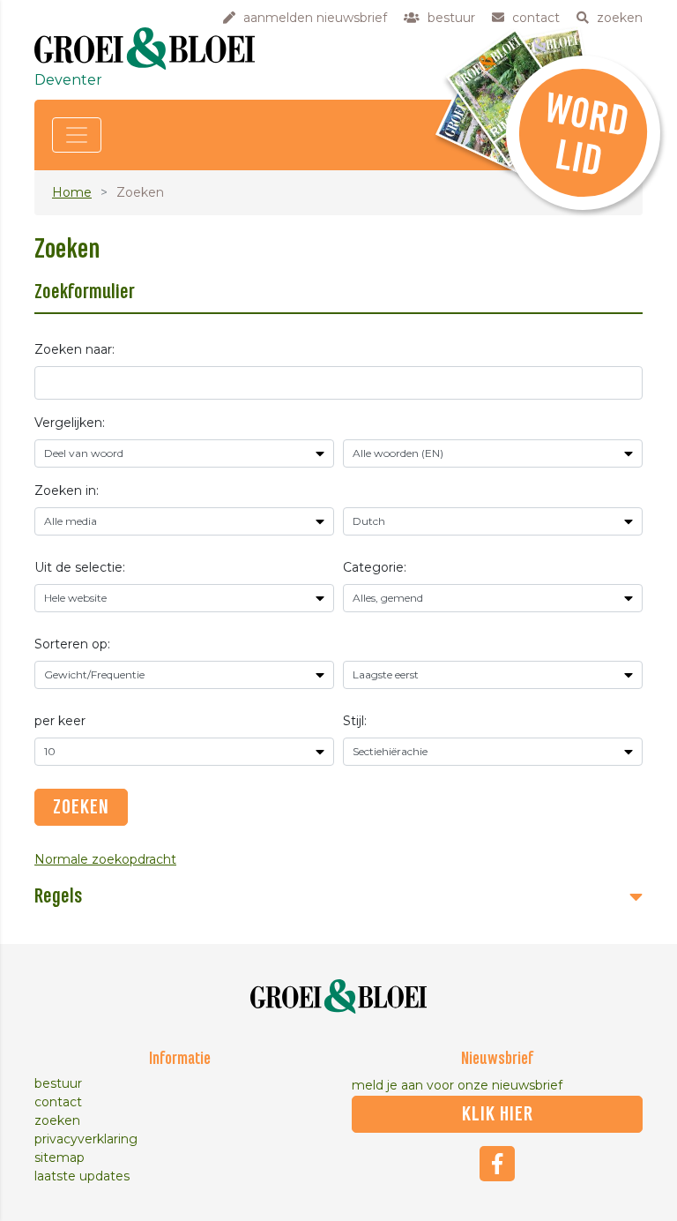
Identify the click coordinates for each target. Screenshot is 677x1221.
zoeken (57, 1120)
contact (58, 1102)
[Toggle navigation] (76, 135)
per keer (60, 721)
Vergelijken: (69, 423)
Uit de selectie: (79, 567)
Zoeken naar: (74, 349)
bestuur (58, 1083)
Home (72, 192)
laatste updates (82, 1176)
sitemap (59, 1157)
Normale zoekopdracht (105, 859)
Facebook (497, 1163)
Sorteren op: (72, 644)
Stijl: (355, 721)
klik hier (497, 1114)
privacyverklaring (86, 1139)
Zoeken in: (66, 490)
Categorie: (374, 567)
